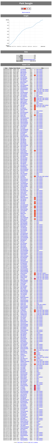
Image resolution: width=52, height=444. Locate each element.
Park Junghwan (24, 122)
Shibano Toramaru (24, 361)
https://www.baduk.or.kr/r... (29, 59)
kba (37, 69)
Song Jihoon (23, 126)
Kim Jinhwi (23, 149)
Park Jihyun (23, 73)
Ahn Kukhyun (23, 247)
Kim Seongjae (23, 78)
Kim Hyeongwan (24, 391)
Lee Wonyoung (24, 92)
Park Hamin (23, 226)
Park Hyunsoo (23, 374)
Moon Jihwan (23, 377)
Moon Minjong (23, 221)
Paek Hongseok (24, 271)
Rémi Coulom (20, 442)
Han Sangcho (23, 119)
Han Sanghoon (24, 130)
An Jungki (22, 128)
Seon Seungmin (24, 256)
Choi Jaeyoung (24, 123)
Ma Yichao (23, 216)
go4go (40, 69)
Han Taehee (23, 79)
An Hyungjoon (23, 408)
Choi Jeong (23, 71)
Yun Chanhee (23, 230)
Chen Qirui (23, 389)
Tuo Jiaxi (22, 105)
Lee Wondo (23, 69)
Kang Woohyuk (24, 435)
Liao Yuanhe (23, 311)
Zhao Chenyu (23, 100)
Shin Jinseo (23, 146)
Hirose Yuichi (23, 277)
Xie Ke (22, 90)
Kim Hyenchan (24, 406)
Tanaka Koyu (23, 314)
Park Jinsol (23, 116)
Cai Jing (22, 214)
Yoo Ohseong (23, 227)
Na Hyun (22, 83)
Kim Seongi (23, 189)
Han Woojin (23, 163)
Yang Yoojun (23, 254)
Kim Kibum (23, 371)
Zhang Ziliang (23, 219)
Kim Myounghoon (24, 399)
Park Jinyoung (23, 372)
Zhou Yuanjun (23, 109)
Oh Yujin (22, 110)
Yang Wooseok (24, 183)
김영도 (22, 436)
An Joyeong (23, 404)
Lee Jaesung (23, 76)
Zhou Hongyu (23, 273)
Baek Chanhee (24, 307)
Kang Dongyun (24, 89)
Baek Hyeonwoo (24, 297)
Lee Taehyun (23, 315)
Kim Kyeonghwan (24, 426)
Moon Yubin (23, 288)
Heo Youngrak (23, 173)
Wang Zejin (23, 360)
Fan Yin (22, 357)
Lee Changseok (24, 85)
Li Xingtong (23, 108)
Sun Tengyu (23, 199)
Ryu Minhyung (23, 103)
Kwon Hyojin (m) (24, 136)
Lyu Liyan (22, 203)
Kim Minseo (23, 187)
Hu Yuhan (22, 350)
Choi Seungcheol (24, 118)
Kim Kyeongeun (24, 112)
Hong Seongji (23, 239)
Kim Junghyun (23, 96)
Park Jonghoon (24, 170)
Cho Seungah (23, 384)
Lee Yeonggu (23, 243)
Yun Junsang (23, 95)
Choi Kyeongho (24, 88)
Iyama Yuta (23, 303)
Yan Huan (22, 202)
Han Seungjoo (23, 120)
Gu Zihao (22, 176)
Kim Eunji (22, 133)
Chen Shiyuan (23, 352)
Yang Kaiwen (23, 150)
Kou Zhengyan (24, 206)
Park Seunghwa (24, 153)
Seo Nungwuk (23, 223)
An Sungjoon (23, 132)
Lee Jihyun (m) (24, 81)
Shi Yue (22, 106)
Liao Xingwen (23, 210)
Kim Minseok (23, 397)
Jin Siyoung (23, 182)
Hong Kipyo (23, 283)
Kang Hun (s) (23, 395)
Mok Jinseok (23, 72)
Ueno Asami (23, 362)
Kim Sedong (23, 220)
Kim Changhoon (24, 169)
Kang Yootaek (23, 93)
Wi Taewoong (23, 263)
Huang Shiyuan (24, 385)
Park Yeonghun (24, 179)
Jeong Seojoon (24, 342)
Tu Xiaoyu (22, 274)
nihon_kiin (39, 89)
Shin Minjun (23, 139)
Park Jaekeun (23, 332)
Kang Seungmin (24, 300)
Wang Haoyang (24, 197)
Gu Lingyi (22, 211)
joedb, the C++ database (33, 442)
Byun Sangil (23, 82)
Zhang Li (22, 354)
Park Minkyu (23, 86)
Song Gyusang (24, 236)
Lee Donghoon (24, 266)
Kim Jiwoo (22, 429)
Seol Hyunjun (23, 351)
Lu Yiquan (22, 388)
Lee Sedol (22, 367)
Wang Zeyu (23, 213)
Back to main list (26, 12)
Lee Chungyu (23, 394)
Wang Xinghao (24, 99)
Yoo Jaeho (23, 318)
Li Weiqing (23, 310)
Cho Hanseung (24, 155)
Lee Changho (23, 167)
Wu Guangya (23, 207)
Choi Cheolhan (24, 186)
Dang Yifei (22, 75)
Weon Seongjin (24, 209)
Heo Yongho (23, 162)
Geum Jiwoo (23, 192)
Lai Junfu (22, 98)
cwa (40, 106)
